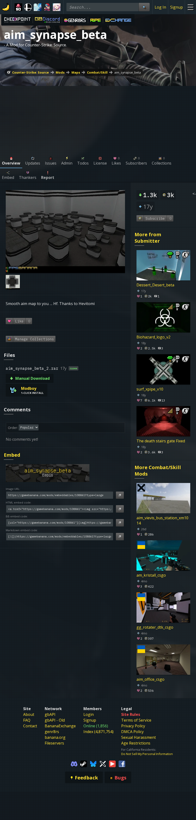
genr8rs (52, 731)
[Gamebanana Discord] (74, 763)
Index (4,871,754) (98, 731)
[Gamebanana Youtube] (112, 763)
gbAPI (50, 714)
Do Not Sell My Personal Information (147, 754)
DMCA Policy (132, 731)
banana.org (55, 737)
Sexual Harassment (138, 737)
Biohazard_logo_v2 (153, 337)
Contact (30, 726)
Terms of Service (136, 720)
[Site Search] (144, 7)
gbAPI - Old (55, 720)
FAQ (26, 720)
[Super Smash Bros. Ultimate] (28, 7)
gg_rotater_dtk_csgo (154, 627)
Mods (60, 72)
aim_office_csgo (150, 679)
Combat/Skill (97, 72)
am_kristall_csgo (151, 575)
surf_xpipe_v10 (149, 388)
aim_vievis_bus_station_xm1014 (162, 520)
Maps (75, 72)
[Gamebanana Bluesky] (93, 763)
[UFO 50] (18, 7)
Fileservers (54, 743)
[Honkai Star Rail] (56, 7)
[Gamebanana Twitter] (103, 763)
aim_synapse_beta (127, 72)
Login (88, 714)
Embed (12, 455)
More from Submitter (148, 237)
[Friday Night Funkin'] (47, 7)
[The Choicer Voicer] (37, 7)
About (28, 714)
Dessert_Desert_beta (155, 285)
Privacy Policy (133, 726)
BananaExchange (60, 726)
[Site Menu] (190, 7)
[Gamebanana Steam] (83, 763)
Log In (160, 7)
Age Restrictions (135, 743)
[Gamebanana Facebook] (122, 763)
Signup (176, 7)
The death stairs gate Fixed (160, 441)
